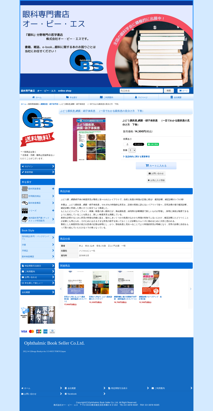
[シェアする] (127, 144)
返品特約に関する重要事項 (137, 156)
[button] (156, 180)
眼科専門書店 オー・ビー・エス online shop (46, 90)
